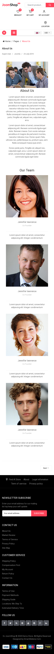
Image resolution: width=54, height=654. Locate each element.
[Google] (40, 623)
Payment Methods (10, 595)
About (26, 479)
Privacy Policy (8, 543)
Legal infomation (40, 479)
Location (45, 26)
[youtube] (28, 623)
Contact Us (7, 578)
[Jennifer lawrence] (27, 196)
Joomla (17, 54)
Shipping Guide (8, 599)
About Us (6, 531)
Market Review (8, 535)
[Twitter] (10, 623)
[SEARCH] (50, 5)
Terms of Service (10, 539)
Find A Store (15, 479)
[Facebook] (4, 623)
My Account (7, 569)
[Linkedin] (46, 623)
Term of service (18, 483)
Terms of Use (8, 591)
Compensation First (11, 565)
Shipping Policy (9, 561)
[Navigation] (14, 32)
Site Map (6, 548)
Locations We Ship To (12, 603)
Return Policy (8, 573)
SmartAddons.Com (32, 639)
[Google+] (34, 623)
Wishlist (18, 13)
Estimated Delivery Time (13, 608)
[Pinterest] (22, 623)
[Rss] (16, 623)
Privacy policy (36, 483)
